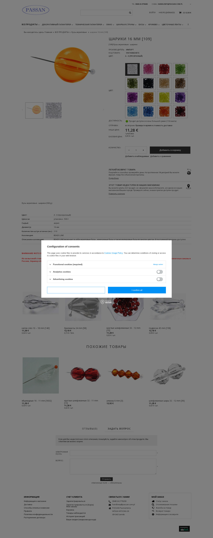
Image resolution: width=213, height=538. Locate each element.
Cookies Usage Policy (113, 253)
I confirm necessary (76, 290)
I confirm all (137, 290)
